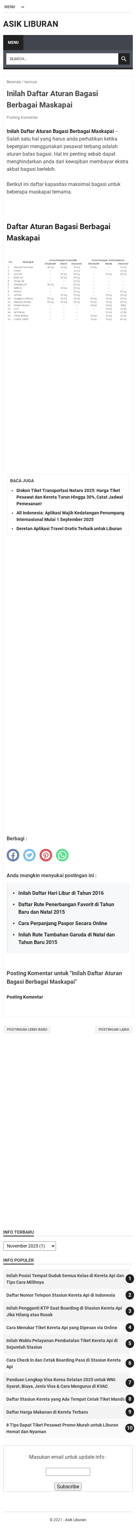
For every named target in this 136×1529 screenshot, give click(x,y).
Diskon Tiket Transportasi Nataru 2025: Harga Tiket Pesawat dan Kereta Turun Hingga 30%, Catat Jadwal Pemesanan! (69, 497)
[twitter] (29, 855)
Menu (13, 42)
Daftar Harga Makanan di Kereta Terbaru (47, 1412)
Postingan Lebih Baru (27, 1030)
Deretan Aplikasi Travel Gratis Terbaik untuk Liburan (69, 528)
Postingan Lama (114, 1030)
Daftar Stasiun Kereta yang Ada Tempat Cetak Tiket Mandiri (66, 1399)
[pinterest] (46, 855)
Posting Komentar (22, 117)
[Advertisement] (68, 399)
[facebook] (13, 855)
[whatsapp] (62, 855)
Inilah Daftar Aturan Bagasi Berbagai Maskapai (60, 131)
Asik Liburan (30, 24)
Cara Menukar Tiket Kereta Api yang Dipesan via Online (61, 1327)
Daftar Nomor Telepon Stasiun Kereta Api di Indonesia (60, 1295)
